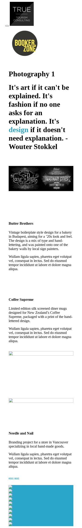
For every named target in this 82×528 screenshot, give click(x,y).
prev (11, 478)
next (16, 478)
